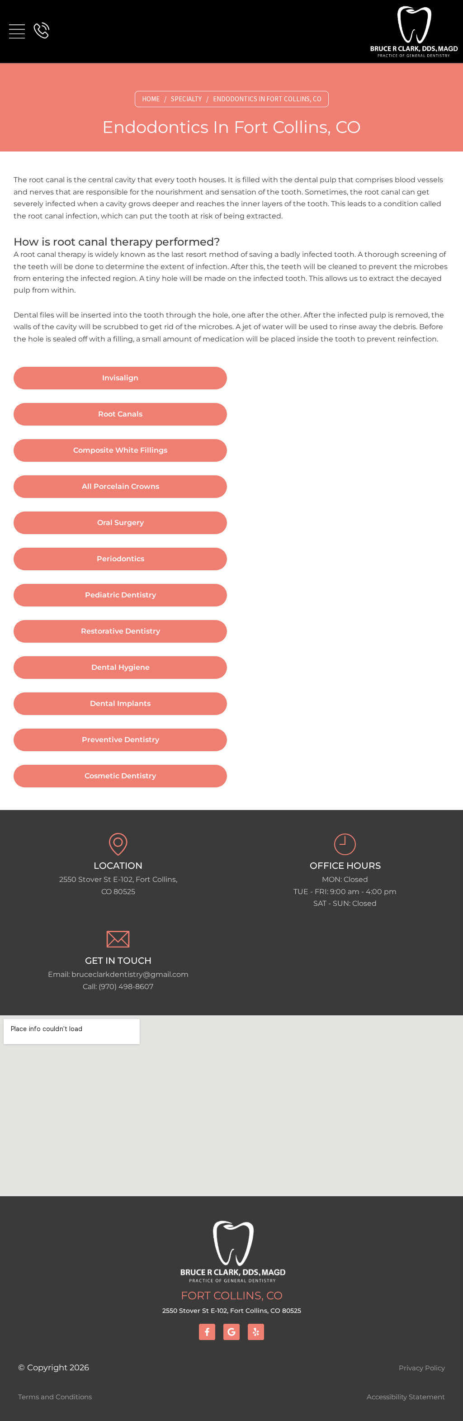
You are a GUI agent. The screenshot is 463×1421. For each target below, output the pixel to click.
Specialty (186, 99)
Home (151, 99)
